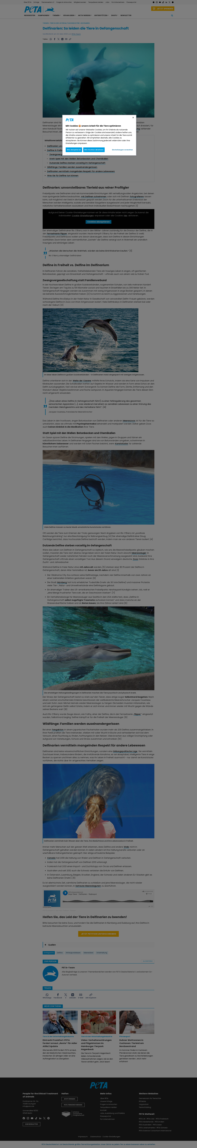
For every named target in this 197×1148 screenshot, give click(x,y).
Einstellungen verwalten (122, 150)
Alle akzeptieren (74, 150)
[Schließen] (133, 117)
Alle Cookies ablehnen (94, 150)
